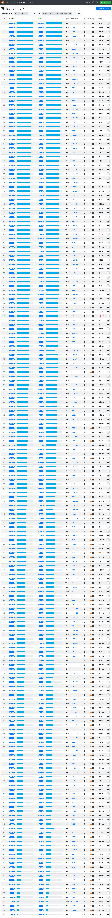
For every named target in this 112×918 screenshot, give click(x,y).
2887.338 (75, 419)
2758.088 (74, 389)
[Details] (108, 23)
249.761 (75, 281)
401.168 (75, 639)
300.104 (75, 454)
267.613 (75, 355)
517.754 (75, 777)
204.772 (75, 62)
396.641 (75, 630)
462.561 (75, 725)
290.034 (75, 428)
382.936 (75, 604)
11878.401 (74, 901)
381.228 (75, 596)
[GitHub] (96, 2)
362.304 (75, 557)
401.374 (75, 643)
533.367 (75, 798)
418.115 (75, 690)
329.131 (75, 501)
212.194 (75, 92)
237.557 (75, 191)
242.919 (75, 234)
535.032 (75, 807)
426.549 (75, 703)
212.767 (75, 105)
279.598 (75, 398)
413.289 (75, 677)
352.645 (75, 544)
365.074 (75, 561)
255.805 (75, 320)
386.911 (75, 613)
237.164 (75, 187)
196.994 (75, 23)
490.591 (75, 738)
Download (105, 2)
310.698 (75, 479)
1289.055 (75, 910)
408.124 (75, 665)
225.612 (75, 144)
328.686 (75, 497)
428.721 (75, 716)
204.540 (75, 58)
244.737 (75, 251)
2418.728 (75, 230)
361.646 (75, 548)
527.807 (75, 789)
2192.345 (75, 131)
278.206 (75, 393)
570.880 (75, 832)
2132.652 (75, 109)
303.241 (75, 462)
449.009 (75, 721)
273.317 (75, 385)
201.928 (75, 40)
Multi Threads (20, 13)
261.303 (75, 346)
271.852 (75, 376)
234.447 (75, 165)
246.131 (75, 260)
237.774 (75, 195)
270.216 (75, 368)
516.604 (75, 772)
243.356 (75, 243)
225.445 (75, 139)
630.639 (75, 858)
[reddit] (90, 2)
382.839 (75, 600)
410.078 (75, 673)
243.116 (75, 238)
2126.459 (75, 101)
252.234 (75, 303)
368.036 (75, 570)
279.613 (75, 402)
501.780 (75, 759)
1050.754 (75, 893)
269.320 (75, 363)
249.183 (75, 277)
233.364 (75, 161)
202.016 (75, 45)
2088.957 (74, 79)
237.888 (75, 200)
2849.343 (74, 411)
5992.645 (74, 841)
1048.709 (75, 888)
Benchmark (25, 2)
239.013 (75, 213)
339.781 (75, 518)
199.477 (75, 36)
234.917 (75, 169)
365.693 (75, 566)
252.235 (75, 307)
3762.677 (75, 587)
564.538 (75, 820)
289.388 (75, 423)
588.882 (75, 837)
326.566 (75, 492)
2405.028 (74, 221)
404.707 (75, 652)
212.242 (75, 96)
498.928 (75, 755)
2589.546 (74, 333)
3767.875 (75, 591)
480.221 (75, 729)
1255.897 (75, 906)
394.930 (75, 626)
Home (7, 2)
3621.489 (75, 553)
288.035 (75, 415)
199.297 (75, 32)
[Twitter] (87, 2)
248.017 (75, 268)
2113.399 (75, 88)
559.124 (75, 815)
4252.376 (75, 699)
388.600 (75, 617)
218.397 (75, 122)
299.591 (75, 445)
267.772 (75, 359)
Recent (78, 13)
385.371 (75, 609)
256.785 (75, 329)
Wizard (33, 2)
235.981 (75, 174)
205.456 (75, 66)
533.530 (75, 802)
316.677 (75, 484)
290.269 (75, 432)
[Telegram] (93, 2)
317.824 (75, 488)
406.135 (75, 660)
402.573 (75, 647)
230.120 (75, 157)
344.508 (75, 535)
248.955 (75, 273)
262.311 (75, 350)
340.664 (75, 522)
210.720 (75, 83)
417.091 (75, 682)
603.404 (75, 845)
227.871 (75, 148)
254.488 (75, 316)
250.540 (75, 286)
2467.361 (75, 264)
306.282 (75, 475)
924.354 (75, 884)
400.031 (75, 634)
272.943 (75, 380)
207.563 (75, 75)
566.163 (75, 828)
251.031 (75, 294)
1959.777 (75, 914)
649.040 (75, 867)
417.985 (75, 686)
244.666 (75, 247)
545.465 (75, 811)
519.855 (75, 781)
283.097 (75, 406)
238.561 (75, 204)
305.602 (75, 471)
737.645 (75, 871)
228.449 (75, 152)
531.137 (75, 794)
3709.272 (75, 574)
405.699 (75, 656)
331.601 (75, 510)
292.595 (75, 441)
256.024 (75, 324)
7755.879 (75, 880)
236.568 (75, 178)
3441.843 (75, 531)
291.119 (75, 436)
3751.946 (75, 583)
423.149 (75, 695)
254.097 (75, 312)
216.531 (75, 118)
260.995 (75, 342)
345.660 (75, 540)
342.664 (75, 527)
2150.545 (75, 113)
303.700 (75, 467)
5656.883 (74, 824)
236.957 (75, 182)
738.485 (75, 876)
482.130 (75, 733)
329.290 (75, 505)
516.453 (75, 768)
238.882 (75, 208)
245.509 (75, 256)
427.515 (75, 708)
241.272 (75, 225)
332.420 (75, 514)
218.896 (75, 126)
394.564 (75, 622)
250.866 (75, 290)
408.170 (75, 669)
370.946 (75, 578)
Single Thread (34, 13)
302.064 (75, 458)
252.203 (75, 299)
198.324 (75, 27)
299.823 (75, 449)
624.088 (75, 854)
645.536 (75, 863)
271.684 (75, 372)
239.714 (75, 217)
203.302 (75, 49)
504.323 (75, 764)
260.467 (75, 337)
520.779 (75, 785)
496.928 (75, 746)
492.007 (75, 742)
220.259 (75, 135)
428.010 (75, 712)
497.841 (75, 751)
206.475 (75, 70)
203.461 (75, 53)
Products (14, 2)
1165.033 (75, 897)
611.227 (75, 850)
